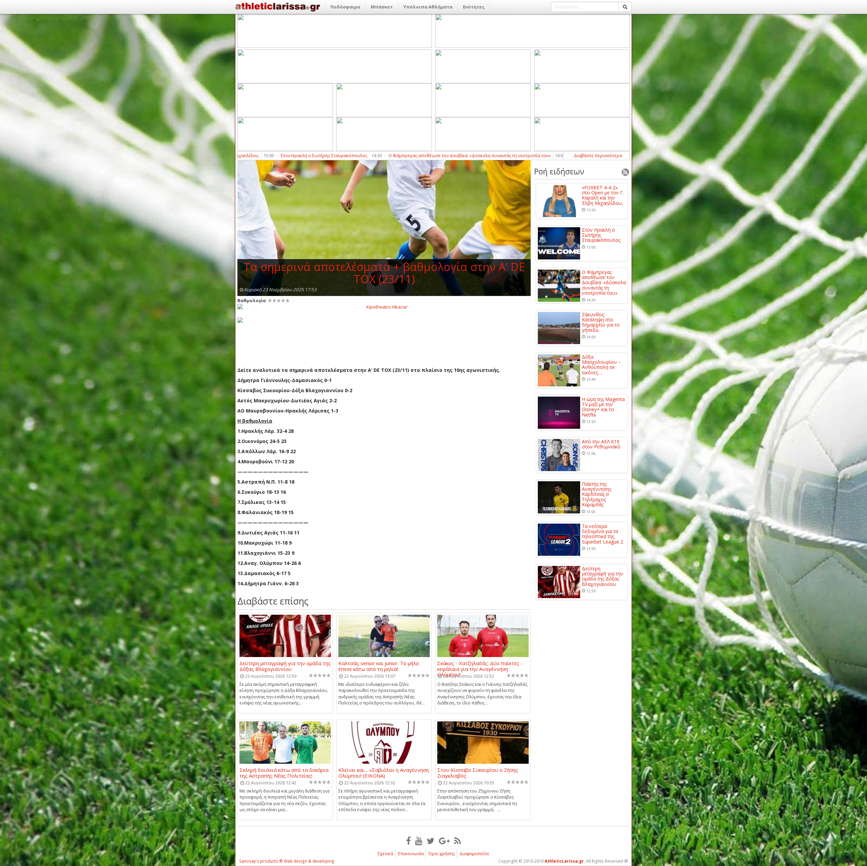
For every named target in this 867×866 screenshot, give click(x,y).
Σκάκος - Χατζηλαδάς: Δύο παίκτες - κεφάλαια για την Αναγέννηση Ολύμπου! (480, 665)
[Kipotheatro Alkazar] (384, 306)
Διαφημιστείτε (474, 853)
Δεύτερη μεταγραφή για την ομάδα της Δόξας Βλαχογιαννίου (285, 665)
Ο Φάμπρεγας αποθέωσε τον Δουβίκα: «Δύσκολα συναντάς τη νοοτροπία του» (368, 155)
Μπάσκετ (382, 7)
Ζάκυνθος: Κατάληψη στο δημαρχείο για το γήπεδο (523, 155)
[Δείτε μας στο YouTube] (418, 840)
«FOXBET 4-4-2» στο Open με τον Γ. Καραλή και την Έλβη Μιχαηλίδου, (603, 195)
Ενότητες (474, 7)
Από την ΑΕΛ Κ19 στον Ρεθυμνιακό (601, 444)
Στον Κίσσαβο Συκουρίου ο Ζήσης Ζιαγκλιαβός (477, 772)
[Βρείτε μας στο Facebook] (408, 840)
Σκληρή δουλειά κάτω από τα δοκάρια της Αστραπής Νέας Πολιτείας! (284, 772)
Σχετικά (385, 853)
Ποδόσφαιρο (345, 7)
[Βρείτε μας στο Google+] (444, 840)
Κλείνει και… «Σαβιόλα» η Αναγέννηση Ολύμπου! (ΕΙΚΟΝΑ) (383, 772)
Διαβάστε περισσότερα (598, 155)
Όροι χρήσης (441, 853)
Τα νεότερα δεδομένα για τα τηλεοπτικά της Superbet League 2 (602, 534)
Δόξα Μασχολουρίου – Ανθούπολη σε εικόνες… (601, 364)
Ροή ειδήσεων (559, 171)
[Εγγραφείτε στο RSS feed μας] (457, 840)
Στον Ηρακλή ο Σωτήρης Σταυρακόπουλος (601, 235)
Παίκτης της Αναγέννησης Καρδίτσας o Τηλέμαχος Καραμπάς (596, 494)
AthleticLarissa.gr (564, 861)
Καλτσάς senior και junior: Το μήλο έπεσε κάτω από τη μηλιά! (378, 665)
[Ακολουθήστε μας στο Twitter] (431, 840)
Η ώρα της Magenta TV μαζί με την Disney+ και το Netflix (603, 407)
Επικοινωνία (411, 853)
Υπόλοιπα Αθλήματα (427, 7)
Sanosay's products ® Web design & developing (286, 861)
